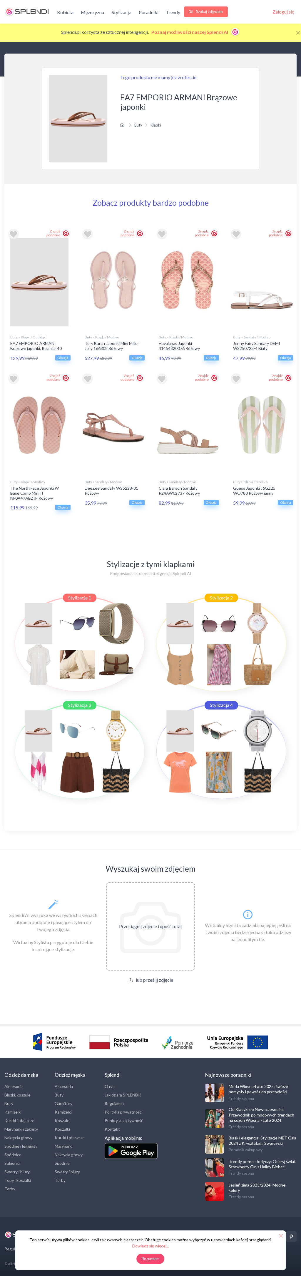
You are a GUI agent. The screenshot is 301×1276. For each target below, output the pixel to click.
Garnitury (63, 1103)
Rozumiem (151, 1258)
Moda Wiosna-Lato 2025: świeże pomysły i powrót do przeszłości (258, 1089)
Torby (9, 1188)
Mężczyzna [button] (92, 12)
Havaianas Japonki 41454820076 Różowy (179, 346)
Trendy (173, 12)
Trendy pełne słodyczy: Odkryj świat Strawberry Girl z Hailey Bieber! (262, 1164)
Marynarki (64, 1146)
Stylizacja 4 (221, 705)
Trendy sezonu (241, 1098)
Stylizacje (121, 12)
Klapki (155, 125)
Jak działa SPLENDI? (123, 1094)
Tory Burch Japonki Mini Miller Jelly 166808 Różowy (112, 346)
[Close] (298, 33)
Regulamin (114, 1103)
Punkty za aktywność (124, 1120)
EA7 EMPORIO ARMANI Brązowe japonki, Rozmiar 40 (36, 346)
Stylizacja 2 (221, 597)
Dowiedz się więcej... (150, 1245)
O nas (110, 1086)
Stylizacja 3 (79, 705)
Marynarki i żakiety (21, 1129)
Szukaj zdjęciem (209, 11)
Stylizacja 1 (79, 597)
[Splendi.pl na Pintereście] (291, 1236)
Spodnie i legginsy (20, 1146)
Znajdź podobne (53, 233)
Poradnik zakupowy (246, 1149)
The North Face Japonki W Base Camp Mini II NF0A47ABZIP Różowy (34, 493)
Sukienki (12, 1163)
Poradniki (148, 12)
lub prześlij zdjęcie (154, 980)
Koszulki (62, 1129)
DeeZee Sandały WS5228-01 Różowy (111, 491)
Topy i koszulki (17, 1180)
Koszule (62, 1120)
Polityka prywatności (124, 1111)
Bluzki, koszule (17, 1094)
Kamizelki (12, 1111)
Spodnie (62, 1163)
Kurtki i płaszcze (19, 1120)
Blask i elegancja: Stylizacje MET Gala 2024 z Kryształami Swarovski (262, 1140)
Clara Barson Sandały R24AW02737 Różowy (179, 491)
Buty (138, 125)
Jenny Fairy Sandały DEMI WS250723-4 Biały (256, 346)
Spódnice (12, 1154)
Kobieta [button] (65, 12)
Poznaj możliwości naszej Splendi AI (190, 32)
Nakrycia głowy (18, 1137)
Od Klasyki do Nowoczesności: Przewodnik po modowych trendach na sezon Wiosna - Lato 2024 (261, 1114)
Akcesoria (13, 1086)
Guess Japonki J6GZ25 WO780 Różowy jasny (254, 491)
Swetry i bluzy (17, 1171)
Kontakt (112, 1129)
